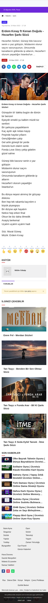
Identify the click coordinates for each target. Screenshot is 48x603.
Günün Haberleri (24, 549)
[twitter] (9, 67)
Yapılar (6, 539)
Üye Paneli (22, 546)
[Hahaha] (32, 247)
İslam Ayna (7, 528)
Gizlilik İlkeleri (23, 585)
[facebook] (4, 67)
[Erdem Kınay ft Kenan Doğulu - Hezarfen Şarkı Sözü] (24, 86)
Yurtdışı (6, 542)
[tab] (8, 284)
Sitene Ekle (11, 580)
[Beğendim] (4, 247)
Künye (20, 580)
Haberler (8, 16)
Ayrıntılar (21, 600)
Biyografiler (6, 546)
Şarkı (14, 16)
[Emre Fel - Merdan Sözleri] (24, 319)
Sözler (28, 532)
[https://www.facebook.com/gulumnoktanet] (3, 571)
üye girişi (28, 291)
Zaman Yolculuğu (33, 542)
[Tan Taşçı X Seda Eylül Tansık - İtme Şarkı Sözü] (24, 426)
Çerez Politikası (37, 580)
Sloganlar (7, 532)
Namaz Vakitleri (8, 565)
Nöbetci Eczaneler (9, 562)
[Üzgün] (43, 247)
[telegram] (19, 67)
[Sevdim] (15, 247)
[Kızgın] (26, 247)
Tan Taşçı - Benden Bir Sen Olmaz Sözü (22, 370)
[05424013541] (13, 571)
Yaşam (28, 539)
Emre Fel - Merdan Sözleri (18, 335)
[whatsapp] (14, 67)
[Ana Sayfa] (2, 16)
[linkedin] (24, 67)
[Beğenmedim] (20, 247)
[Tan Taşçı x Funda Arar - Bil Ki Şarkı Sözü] (24, 389)
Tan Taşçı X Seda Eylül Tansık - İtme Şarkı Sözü (23, 443)
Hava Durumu (7, 555)
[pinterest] (29, 67)
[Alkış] (9, 247)
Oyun (28, 528)
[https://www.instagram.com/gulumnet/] (8, 571)
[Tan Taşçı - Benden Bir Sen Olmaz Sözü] (24, 353)
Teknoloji (29, 535)
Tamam (29, 600)
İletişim (27, 580)
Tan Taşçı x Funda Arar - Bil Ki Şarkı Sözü (23, 407)
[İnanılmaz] (37, 247)
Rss (4, 580)
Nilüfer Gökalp (20, 270)
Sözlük (6, 535)
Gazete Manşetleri (9, 558)
